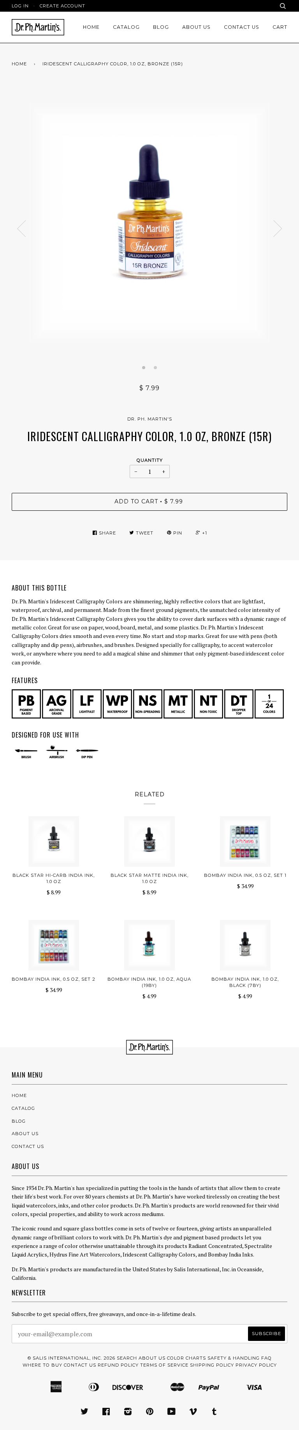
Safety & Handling (234, 1358)
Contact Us (241, 27)
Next (277, 228)
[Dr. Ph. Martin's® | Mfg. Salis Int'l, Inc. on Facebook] (106, 1413)
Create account (62, 6)
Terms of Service (164, 1365)
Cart (280, 27)
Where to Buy (42, 1365)
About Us (196, 27)
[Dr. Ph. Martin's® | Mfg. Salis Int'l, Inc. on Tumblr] (214, 1413)
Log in (20, 6)
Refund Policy (118, 1365)
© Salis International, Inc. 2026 (71, 1358)
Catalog (126, 27)
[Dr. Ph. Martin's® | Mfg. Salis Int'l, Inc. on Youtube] (171, 1413)
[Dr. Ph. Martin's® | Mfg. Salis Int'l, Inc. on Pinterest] (150, 1413)
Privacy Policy (256, 1365)
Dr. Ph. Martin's (149, 419)
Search (127, 1358)
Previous (21, 228)
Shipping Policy (212, 1365)
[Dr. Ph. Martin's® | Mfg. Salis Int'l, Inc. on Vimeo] (193, 1413)
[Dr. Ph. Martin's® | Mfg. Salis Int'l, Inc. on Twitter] (85, 1413)
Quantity (150, 460)
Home (91, 27)
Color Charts (186, 1358)
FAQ (266, 1358)
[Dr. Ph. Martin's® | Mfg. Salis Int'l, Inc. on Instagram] (128, 1413)
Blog (161, 27)
